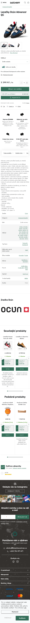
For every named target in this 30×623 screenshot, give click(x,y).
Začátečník (25, 245)
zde (25, 608)
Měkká (26, 278)
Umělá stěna (24, 266)
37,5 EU (25, 227)
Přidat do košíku (15, 89)
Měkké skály (26, 268)
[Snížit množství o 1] (21, 82)
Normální (21, 255)
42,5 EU (23, 233)
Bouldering (25, 260)
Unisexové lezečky (23, 218)
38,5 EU (25, 228)
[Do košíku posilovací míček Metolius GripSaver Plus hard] (8, 435)
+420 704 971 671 (16, 551)
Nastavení (15, 612)
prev (1, 358)
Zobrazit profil (14, 491)
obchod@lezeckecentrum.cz (16, 548)
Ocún (27, 103)
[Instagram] (17, 562)
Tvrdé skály (21, 268)
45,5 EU (21, 237)
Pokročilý (25, 243)
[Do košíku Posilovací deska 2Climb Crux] (22, 435)
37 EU (21, 227)
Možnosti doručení (8, 75)
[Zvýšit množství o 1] (26, 82)
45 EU (26, 235)
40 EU (24, 230)
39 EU (20, 230)
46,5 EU (22, 239)
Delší (26, 250)
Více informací (14, 53)
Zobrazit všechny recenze (19, 468)
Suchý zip (25, 274)
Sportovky (25, 261)
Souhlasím (22, 618)
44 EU (22, 235)
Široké (26, 255)
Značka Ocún (19, 153)
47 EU (26, 239)
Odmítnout (7, 618)
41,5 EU (24, 232)
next (28, 358)
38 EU (20, 228)
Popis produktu (7, 153)
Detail (8, 369)
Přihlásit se (22, 517)
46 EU (26, 237)
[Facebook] (13, 562)
